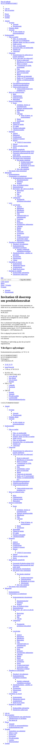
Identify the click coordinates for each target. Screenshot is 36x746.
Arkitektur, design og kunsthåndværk (23, 105)
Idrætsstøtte (16, 122)
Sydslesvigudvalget (27, 162)
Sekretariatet (25, 167)
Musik (19, 74)
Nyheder (11, 23)
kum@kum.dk (9, 367)
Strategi (19, 183)
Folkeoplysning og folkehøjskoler (23, 216)
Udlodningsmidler (18, 130)
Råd (18, 194)
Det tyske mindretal (23, 169)
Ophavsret (12, 53)
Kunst (15, 103)
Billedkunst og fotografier (25, 62)
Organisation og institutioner (18, 176)
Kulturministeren (14, 174)
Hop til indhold (5, 1)
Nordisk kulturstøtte (19, 128)
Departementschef (22, 180)
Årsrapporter (17, 256)
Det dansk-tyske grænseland (22, 158)
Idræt (14, 94)
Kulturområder (9, 35)
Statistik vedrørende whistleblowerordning (24, 250)
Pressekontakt (17, 26)
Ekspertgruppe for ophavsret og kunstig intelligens (23, 55)
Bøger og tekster (22, 64)
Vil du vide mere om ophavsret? (23, 58)
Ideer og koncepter (23, 72)
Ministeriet (8, 172)
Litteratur (20, 114)
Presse (7, 14)
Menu (2, 283)
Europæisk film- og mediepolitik (23, 48)
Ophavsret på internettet (24, 76)
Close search (5, 281)
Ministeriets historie (19, 265)
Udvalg (19, 196)
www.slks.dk (13, 376)
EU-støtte (16, 126)
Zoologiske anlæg (22, 239)
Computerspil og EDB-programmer (24, 66)
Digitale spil (16, 49)
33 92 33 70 (8, 364)
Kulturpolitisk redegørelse (21, 272)
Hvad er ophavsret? (23, 60)
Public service (17, 44)
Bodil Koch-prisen (18, 269)
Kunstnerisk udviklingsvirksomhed (24, 200)
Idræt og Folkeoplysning (16, 92)
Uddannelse (16, 197)
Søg (2, 278)
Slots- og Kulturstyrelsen (20, 185)
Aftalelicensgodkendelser (21, 85)
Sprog (15, 147)
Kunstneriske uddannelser (25, 224)
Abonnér (15, 24)
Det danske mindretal (23, 160)
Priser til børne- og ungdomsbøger (26, 116)
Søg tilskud (12, 378)
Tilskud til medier (18, 124)
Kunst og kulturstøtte (15, 101)
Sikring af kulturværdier (20, 146)
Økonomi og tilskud (23, 240)
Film (18, 69)
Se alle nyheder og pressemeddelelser (18, 32)
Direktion (20, 181)
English (7, 17)
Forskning (20, 219)
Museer (15, 140)
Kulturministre (17, 264)
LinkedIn (12, 385)
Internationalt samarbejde (17, 149)
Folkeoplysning (18, 97)
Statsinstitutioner (18, 187)
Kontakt (7, 16)
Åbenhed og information (16, 242)
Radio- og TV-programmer (25, 78)
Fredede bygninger (19, 139)
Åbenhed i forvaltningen (20, 244)
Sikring (15, 144)
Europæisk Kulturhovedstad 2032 (23, 151)
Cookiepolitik (13, 398)
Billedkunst (20, 110)
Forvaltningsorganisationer (21, 83)
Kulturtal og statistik (15, 271)
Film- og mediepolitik (19, 39)
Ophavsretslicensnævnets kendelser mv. (25, 89)
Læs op (7, 8)
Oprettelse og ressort (15, 262)
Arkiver (15, 133)
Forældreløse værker (23, 71)
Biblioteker (16, 135)
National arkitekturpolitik (25, 108)
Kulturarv (12, 131)
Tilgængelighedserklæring (17, 399)
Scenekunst (20, 121)
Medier (19, 228)
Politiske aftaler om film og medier (23, 42)
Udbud (15, 260)
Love (10, 203)
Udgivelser (16, 51)
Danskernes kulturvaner (20, 274)
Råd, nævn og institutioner (21, 40)
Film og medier (13, 37)
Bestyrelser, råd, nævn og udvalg (23, 189)
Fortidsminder (17, 137)
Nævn (19, 192)
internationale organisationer (22, 156)
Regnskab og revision (27, 165)
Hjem (2, 285)
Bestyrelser (20, 190)
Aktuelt (7, 21)
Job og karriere (9, 10)
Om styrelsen (13, 380)
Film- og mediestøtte (19, 46)
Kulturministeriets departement (22, 178)
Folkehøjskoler (17, 96)
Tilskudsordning (26, 164)
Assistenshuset (17, 267)
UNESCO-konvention (24, 142)
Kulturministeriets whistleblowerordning (20, 246)
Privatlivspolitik (14, 396)
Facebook (12, 387)
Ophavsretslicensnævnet (20, 87)
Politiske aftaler (13, 28)
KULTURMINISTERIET (9, 3)
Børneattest (16, 99)
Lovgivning (16, 205)
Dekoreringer (17, 258)
